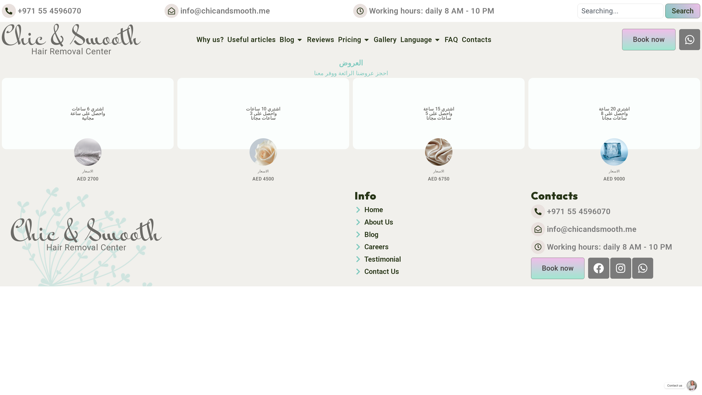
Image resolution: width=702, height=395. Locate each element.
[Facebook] (598, 268)
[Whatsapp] (689, 39)
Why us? (210, 39)
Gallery (385, 39)
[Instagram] (620, 268)
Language (416, 39)
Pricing (349, 39)
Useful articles (251, 39)
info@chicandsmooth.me (225, 10)
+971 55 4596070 (49, 10)
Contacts (477, 39)
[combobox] (620, 11)
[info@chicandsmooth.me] (172, 11)
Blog (287, 39)
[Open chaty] (692, 385)
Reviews (320, 39)
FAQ (451, 39)
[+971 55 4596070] (9, 11)
